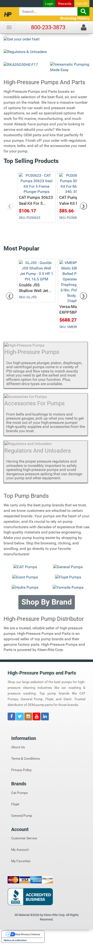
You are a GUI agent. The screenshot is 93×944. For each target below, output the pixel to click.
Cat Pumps (19, 793)
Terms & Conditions (25, 758)
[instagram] (28, 717)
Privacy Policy (21, 770)
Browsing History (74, 18)
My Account (20, 849)
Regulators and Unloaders (37, 450)
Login (49, 3)
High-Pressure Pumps (31, 352)
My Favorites (20, 861)
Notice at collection (15, 940)
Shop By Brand (46, 602)
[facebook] (12, 717)
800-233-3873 (48, 27)
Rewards (64, 3)
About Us (18, 747)
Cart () (82, 3)
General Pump (21, 815)
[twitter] (20, 717)
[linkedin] (45, 717)
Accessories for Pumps (34, 403)
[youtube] (37, 717)
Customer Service (24, 838)
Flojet (15, 804)
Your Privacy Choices (27, 934)
